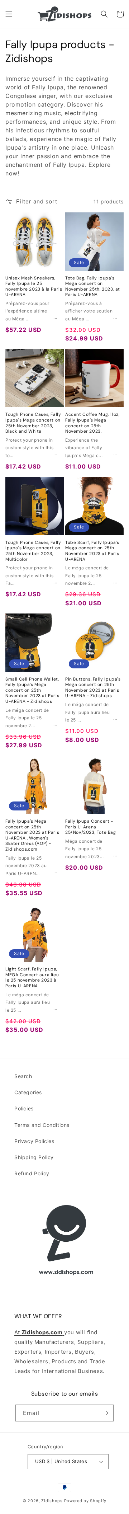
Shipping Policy (34, 1157)
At (18, 1332)
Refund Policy (31, 1173)
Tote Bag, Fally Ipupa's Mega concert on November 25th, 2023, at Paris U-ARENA (92, 287)
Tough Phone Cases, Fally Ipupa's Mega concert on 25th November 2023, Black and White (33, 423)
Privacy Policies (34, 1141)
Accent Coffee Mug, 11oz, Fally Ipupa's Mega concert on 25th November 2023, (92, 423)
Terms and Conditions (42, 1125)
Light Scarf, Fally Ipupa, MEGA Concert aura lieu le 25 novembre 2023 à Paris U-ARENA (32, 978)
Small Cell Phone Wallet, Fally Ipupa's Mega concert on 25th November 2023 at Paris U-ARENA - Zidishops (32, 690)
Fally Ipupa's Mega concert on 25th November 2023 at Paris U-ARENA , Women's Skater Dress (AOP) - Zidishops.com (32, 835)
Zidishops (51, 1500)
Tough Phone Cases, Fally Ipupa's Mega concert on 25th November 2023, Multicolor (33, 551)
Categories (28, 1092)
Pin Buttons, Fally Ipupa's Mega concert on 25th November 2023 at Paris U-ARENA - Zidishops (93, 688)
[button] (9, 14)
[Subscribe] (105, 1413)
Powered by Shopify (85, 1500)
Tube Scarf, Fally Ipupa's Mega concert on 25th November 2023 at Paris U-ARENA (92, 551)
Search (23, 1076)
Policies (24, 1108)
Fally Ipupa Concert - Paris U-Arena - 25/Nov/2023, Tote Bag (90, 827)
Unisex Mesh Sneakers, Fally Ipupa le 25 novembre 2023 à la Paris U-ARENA (33, 287)
